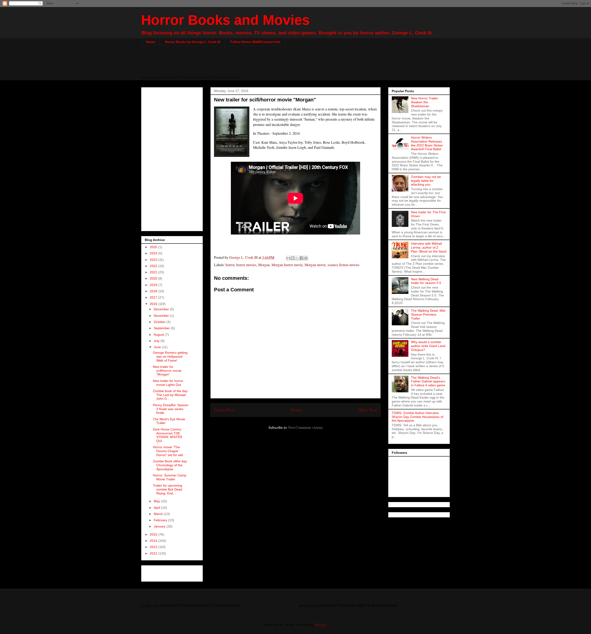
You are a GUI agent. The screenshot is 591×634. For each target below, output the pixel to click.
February (161, 520)
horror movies (246, 264)
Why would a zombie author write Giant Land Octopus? (428, 346)
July (157, 341)
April (157, 507)
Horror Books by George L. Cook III (192, 42)
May (157, 501)
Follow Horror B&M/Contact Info (255, 42)
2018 (154, 291)
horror (230, 264)
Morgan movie (315, 264)
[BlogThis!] (292, 258)
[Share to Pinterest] (306, 258)
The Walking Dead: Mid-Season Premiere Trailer (428, 314)
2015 (154, 534)
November (162, 315)
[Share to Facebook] (301, 258)
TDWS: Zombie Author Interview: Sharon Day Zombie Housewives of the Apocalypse (417, 417)
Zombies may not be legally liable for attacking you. (426, 180)
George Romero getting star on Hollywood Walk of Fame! (170, 356)
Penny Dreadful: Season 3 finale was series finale (170, 409)
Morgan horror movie (287, 264)
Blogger (320, 624)
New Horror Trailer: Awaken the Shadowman (425, 102)
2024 (154, 253)
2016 (154, 304)
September (162, 328)
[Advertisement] (295, 63)
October (160, 322)
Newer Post (224, 410)
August (159, 334)
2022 (154, 266)
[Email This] (288, 258)
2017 (154, 297)
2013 (154, 547)
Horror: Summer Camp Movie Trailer (169, 477)
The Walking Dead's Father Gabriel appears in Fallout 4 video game (428, 381)
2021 (154, 272)
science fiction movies (343, 264)
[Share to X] (297, 258)
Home (150, 42)
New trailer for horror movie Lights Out (168, 383)
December (162, 309)
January (160, 526)
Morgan (264, 264)
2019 (154, 285)
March (159, 514)
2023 (154, 260)
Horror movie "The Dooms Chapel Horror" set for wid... (169, 451)
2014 (154, 541)
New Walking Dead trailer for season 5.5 (426, 281)
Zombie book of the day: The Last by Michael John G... (170, 395)
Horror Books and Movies (225, 20)
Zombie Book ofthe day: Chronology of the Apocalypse (170, 465)
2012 (154, 553)
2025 (154, 247)
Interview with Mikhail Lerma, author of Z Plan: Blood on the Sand (428, 247)
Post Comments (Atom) (305, 427)
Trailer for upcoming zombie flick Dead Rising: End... (167, 489)
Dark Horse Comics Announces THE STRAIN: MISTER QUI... (167, 435)
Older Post (367, 410)
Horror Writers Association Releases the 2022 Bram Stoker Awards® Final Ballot (427, 143)
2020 (154, 278)
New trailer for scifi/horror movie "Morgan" (167, 370)
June (158, 347)
